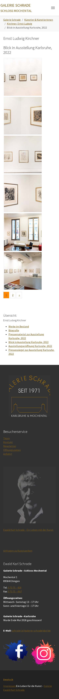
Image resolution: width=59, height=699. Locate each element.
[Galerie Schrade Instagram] (43, 653)
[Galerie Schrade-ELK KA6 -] (23, 271)
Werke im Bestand (19, 326)
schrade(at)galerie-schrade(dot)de (31, 630)
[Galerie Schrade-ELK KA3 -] (23, 154)
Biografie (14, 330)
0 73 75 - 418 (14, 587)
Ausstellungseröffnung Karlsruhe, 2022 (30, 346)
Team (6, 438)
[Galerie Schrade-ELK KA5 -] (23, 232)
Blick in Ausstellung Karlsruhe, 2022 (29, 342)
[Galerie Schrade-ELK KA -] (23, 77)
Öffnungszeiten (12, 450)
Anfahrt (7, 454)
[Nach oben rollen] (52, 692)
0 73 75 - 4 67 (15, 591)
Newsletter (9, 446)
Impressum (9, 686)
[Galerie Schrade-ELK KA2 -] (23, 115)
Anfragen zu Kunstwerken (17, 550)
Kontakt (8, 442)
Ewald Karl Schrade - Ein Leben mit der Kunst (28, 529)
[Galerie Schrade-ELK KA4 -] (23, 193)
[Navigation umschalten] (53, 8)
